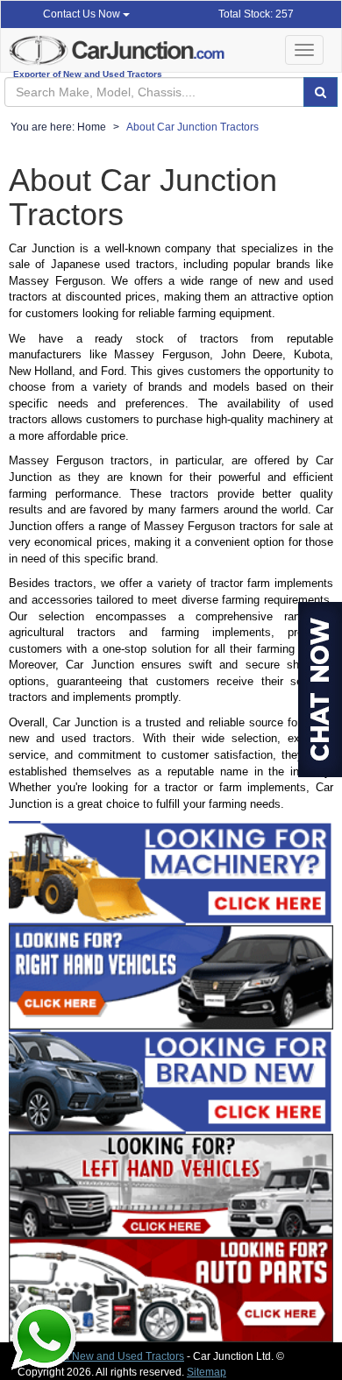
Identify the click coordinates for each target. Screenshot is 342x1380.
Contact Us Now (83, 14)
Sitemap (206, 1372)
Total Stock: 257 (256, 14)
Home (91, 127)
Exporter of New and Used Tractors (101, 1356)
